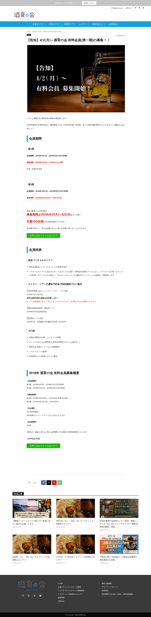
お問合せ (128, 8)
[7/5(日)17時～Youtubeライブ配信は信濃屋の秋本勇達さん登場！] (119, 544)
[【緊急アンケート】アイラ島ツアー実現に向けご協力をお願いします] (32, 508)
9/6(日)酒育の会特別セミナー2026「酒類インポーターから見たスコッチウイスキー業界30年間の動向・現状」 (119, 524)
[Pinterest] (54, 482)
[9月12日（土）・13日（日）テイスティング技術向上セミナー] (75, 508)
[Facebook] (135, 8)
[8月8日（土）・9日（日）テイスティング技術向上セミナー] (32, 544)
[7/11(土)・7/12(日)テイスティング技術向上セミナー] (75, 544)
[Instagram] (139, 8)
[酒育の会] (25, 15)
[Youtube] (40, 596)
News (28, 31)
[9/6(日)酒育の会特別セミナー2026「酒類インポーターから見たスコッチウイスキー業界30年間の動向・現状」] (119, 508)
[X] (143, 8)
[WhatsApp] (59, 482)
